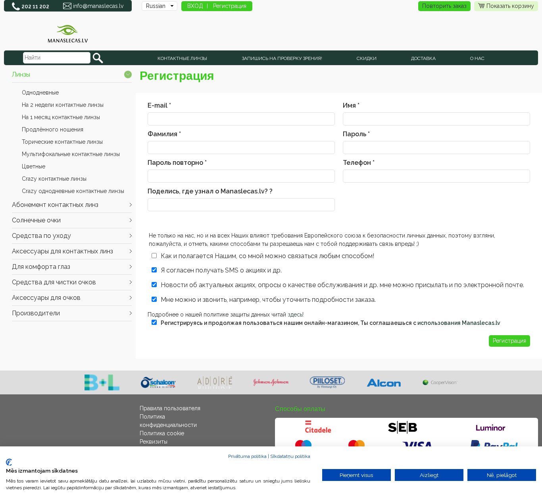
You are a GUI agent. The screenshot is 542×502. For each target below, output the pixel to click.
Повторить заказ (444, 6)
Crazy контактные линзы (54, 179)
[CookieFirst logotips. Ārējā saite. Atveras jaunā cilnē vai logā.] (9, 462)
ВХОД (195, 6)
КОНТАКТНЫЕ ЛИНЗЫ (182, 58)
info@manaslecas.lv (98, 6)
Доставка (423, 58)
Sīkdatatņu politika (290, 456)
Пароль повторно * (177, 162)
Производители (36, 313)
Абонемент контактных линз (55, 205)
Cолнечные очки (36, 220)
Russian (155, 6)
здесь (295, 314)
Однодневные (40, 92)
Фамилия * (164, 134)
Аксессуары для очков (46, 297)
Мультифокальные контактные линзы (71, 154)
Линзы (21, 74)
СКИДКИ (367, 58)
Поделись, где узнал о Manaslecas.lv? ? (210, 191)
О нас (477, 58)
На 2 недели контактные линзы (63, 105)
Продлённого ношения (52, 129)
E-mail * (159, 105)
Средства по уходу (41, 235)
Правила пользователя (170, 408)
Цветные (33, 166)
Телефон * (359, 162)
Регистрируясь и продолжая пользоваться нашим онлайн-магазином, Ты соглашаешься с (330, 323)
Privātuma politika (247, 456)
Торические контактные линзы (62, 142)
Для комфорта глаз (41, 266)
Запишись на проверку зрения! (282, 58)
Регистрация (229, 6)
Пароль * (356, 134)
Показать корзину (510, 6)
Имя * (351, 105)
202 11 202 (35, 6)
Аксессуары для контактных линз (62, 251)
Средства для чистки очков (54, 282)
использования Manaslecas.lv (458, 323)
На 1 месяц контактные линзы (61, 117)
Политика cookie (162, 433)
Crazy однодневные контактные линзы (73, 191)
